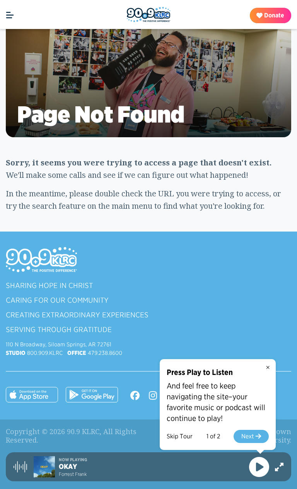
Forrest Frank (73, 474)
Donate (273, 15)
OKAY (68, 466)
